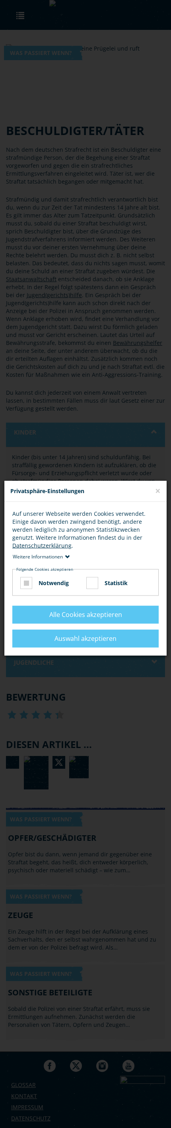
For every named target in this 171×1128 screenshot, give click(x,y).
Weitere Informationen (38, 556)
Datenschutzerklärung (42, 545)
